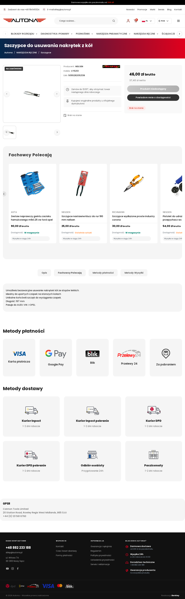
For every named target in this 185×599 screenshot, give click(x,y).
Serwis (161, 9)
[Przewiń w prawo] (179, 33)
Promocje (142, 9)
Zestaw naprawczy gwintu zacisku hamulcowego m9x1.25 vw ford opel (32, 218)
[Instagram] (12, 569)
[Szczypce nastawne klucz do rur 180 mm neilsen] (83, 184)
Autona (8, 52)
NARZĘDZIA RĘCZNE (144, 33)
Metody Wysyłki (134, 272)
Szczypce (46, 52)
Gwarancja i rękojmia (101, 546)
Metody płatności (103, 272)
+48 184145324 (23, 9)
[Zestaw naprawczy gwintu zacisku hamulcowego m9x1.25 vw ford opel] (33, 184)
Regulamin (96, 550)
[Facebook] (17, 569)
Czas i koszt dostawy (66, 550)
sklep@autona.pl (59, 9)
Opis (44, 272)
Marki (152, 9)
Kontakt (178, 9)
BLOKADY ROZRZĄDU (22, 33)
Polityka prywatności (101, 555)
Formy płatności (64, 555)
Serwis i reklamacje (100, 564)
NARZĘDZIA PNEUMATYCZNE (111, 33)
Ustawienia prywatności (102, 559)
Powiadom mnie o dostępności (153, 97)
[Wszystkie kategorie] (179, 20)
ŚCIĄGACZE (168, 33)
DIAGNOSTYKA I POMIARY (55, 33)
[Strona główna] (24, 21)
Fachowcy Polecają (70, 272)
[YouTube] (7, 569)
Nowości (130, 9)
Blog (169, 9)
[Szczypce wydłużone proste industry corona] (134, 184)
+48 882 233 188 (18, 548)
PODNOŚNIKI (83, 33)
